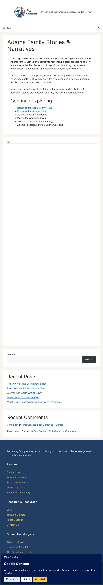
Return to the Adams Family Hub (35, 107)
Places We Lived (15, 487)
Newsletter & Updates (19, 547)
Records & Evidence (17, 482)
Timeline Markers (16, 514)
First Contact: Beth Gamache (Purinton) (43, 424)
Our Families (13, 472)
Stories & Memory (16, 477)
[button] (99, 28)
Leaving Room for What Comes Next (26, 388)
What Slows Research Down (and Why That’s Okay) (35, 402)
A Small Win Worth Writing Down (24, 393)
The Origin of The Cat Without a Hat (26, 383)
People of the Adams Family (32, 111)
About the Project (16, 542)
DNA (9, 509)
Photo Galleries (15, 519)
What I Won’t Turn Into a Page (23, 397)
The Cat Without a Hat (19, 552)
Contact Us (13, 524)
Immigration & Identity (18, 492)
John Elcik (12, 424)
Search (11, 354)
